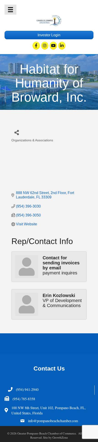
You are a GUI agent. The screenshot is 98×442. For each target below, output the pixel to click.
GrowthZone (60, 437)
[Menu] (10, 10)
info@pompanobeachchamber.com (53, 420)
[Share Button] (16, 132)
